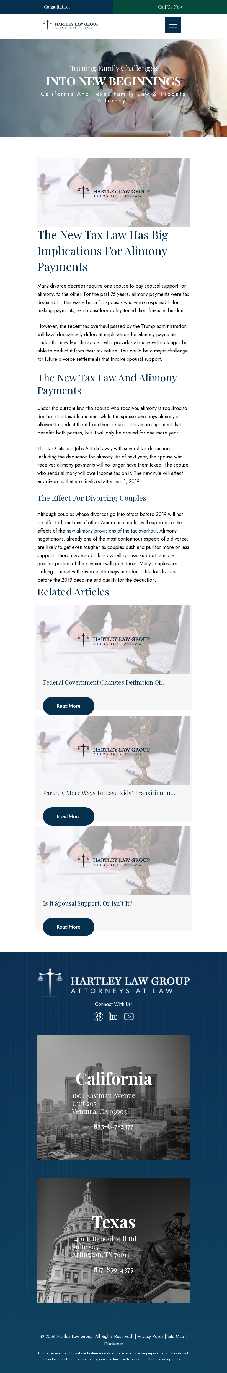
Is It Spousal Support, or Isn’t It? (88, 903)
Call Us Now (170, 7)
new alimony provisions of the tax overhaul (111, 530)
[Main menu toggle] (173, 25)
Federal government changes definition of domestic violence (102, 682)
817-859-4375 (113, 1269)
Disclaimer (113, 1344)
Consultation (57, 7)
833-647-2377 (113, 1125)
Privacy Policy (150, 1336)
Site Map (175, 1336)
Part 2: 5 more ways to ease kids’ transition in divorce (107, 793)
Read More (69, 706)
